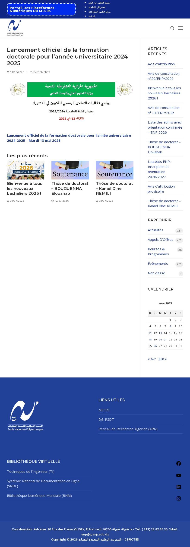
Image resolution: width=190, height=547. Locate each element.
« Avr (152, 358)
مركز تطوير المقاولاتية (100, 11)
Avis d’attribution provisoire (161, 189)
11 (150, 333)
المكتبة (92, 16)
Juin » (163, 358)
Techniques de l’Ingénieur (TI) (30, 471)
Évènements (41, 72)
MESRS (104, 410)
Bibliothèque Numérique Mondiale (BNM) (39, 495)
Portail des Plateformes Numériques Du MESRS (32, 9)
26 (155, 346)
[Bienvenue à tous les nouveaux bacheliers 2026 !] (25, 170)
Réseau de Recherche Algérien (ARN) (128, 428)
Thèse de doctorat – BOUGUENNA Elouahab (69, 188)
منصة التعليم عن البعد (99, 2)
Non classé (156, 273)
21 (165, 339)
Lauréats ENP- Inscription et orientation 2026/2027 (159, 169)
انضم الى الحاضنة (97, 7)
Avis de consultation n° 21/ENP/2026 (164, 110)
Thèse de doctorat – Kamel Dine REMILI (114, 188)
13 (160, 333)
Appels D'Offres (160, 239)
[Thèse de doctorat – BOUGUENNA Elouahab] (70, 170)
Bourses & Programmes (158, 251)
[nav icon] (180, 27)
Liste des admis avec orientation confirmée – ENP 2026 (165, 127)
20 (160, 339)
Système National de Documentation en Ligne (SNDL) (43, 483)
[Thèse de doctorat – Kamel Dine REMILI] (114, 170)
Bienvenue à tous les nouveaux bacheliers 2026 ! (24, 188)
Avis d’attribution (161, 64)
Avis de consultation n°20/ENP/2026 (164, 76)
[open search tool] (172, 28)
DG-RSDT (106, 419)
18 (150, 339)
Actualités (155, 230)
